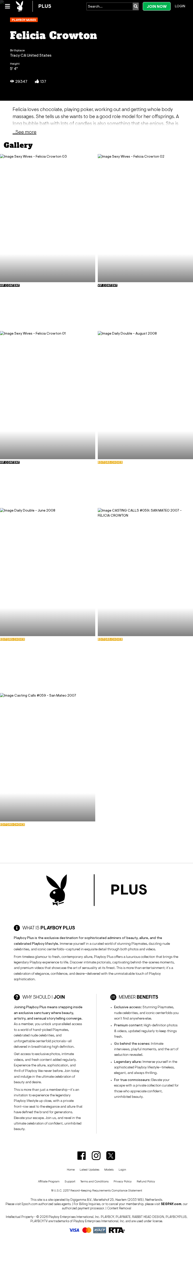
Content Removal (119, 1208)
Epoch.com (30, 1204)
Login (180, 6)
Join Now (157, 6)
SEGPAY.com (171, 1204)
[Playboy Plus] (33, 6)
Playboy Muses (24, 19)
